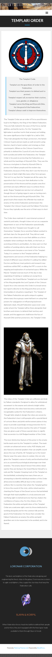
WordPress (41, 648)
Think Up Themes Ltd (21, 648)
